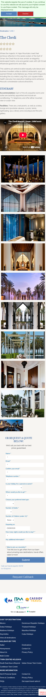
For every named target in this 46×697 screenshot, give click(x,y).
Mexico (2, 623)
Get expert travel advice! (31, 681)
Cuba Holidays (27, 634)
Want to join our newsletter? (16, 547)
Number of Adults (12, 508)
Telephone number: (13, 476)
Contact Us (26, 649)
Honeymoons (5, 649)
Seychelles (4, 634)
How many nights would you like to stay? (20, 532)
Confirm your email (13, 469)
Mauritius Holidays (29, 630)
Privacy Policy (27, 652)
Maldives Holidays (7, 630)
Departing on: (10, 524)
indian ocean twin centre (32, 663)
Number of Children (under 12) (17, 516)
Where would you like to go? (16, 492)
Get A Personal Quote (8, 674)
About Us (3, 652)
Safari (2, 645)
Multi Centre (4, 656)
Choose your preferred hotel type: (17, 499)
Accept (9, 14)
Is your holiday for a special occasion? (19, 484)
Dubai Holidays (6, 627)
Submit (26, 559)
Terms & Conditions (7, 678)
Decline (25, 14)
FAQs (2, 681)
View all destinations (8, 638)
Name (8, 453)
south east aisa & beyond (10, 663)
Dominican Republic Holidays (33, 623)
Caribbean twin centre (9, 667)
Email (8, 461)
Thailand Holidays (29, 627)
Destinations (26, 645)
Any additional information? (15, 539)
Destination (4, 31)
